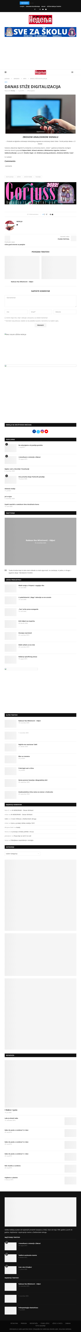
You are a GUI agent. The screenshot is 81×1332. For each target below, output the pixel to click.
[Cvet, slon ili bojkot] (10, 1270)
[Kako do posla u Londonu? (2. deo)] (70, 1145)
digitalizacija (10, 177)
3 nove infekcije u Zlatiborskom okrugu (23, 819)
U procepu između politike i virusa (22, 832)
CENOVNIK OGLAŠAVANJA (33, 6)
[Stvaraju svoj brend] (10, 636)
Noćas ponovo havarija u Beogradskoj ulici (32, 780)
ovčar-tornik (28, 177)
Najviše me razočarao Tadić (27, 744)
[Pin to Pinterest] (50, 214)
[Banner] (40, 1014)
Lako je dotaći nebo (11, 1118)
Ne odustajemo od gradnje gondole (30, 445)
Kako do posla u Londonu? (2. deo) (16, 1142)
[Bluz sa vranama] (10, 759)
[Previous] (31, 3)
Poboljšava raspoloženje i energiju (22, 840)
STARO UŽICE (45, 1323)
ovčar (19, 177)
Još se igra (8, 496)
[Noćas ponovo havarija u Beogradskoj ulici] (10, 783)
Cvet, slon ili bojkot (25, 1267)
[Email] (46, 9)
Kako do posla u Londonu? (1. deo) (16, 1154)
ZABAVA (68, 1323)
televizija (38, 177)
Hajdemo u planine (11, 1177)
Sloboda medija (10, 489)
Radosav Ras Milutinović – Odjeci (22, 282)
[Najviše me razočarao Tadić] (10, 747)
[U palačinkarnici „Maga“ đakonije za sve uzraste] (10, 600)
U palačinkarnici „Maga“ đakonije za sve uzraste (34, 597)
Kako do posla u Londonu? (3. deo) (16, 1130)
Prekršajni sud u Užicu (26, 768)
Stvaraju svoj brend (25, 633)
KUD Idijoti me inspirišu (26, 621)
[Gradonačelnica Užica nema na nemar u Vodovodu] (10, 795)
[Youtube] (43, 9)
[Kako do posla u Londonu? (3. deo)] (70, 1133)
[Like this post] (44, 214)
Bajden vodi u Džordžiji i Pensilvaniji (17, 469)
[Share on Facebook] (46, 214)
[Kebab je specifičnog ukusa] (10, 660)
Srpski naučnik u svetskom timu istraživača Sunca (22, 504)
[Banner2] (40, 954)
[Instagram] (40, 9)
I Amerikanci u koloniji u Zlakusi (29, 457)
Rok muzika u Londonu (13, 1166)
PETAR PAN (14, 1323)
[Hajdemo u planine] (70, 1180)
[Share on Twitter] (48, 214)
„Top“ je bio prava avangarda (28, 609)
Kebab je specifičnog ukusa (27, 657)
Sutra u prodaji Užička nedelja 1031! (23, 823)
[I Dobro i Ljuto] (40, 1084)
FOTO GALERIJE (40, 1326)
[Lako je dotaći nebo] (70, 1121)
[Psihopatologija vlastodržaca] (10, 1311)
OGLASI (43, 6)
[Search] (75, 72)
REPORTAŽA (34, 1323)
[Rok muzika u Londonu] (70, 1169)
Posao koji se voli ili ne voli (22, 836)
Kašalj (18, 827)
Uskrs (6, 819)
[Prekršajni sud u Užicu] (10, 771)
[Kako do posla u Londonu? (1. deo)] (70, 1157)
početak (7, 78)
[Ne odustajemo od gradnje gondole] (10, 448)
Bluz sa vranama (24, 756)
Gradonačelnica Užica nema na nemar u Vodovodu (35, 792)
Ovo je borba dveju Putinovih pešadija (31, 477)
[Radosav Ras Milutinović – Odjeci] (22, 267)
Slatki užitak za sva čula (26, 645)
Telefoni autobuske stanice (27, 1255)
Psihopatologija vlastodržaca (28, 1308)
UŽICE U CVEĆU (57, 1323)
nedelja (13, 91)
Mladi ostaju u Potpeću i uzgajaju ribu (31, 585)
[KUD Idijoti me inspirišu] (10, 624)
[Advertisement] (40, 54)
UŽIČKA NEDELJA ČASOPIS (54, 6)
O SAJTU (22, 6)
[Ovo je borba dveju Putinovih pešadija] (10, 480)
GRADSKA (16, 78)
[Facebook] (34, 9)
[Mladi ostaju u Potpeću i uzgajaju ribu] (10, 588)
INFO (24, 78)
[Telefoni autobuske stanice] (10, 1258)
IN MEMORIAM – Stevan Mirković (22, 810)
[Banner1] (40, 895)
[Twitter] (37, 9)
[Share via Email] (52, 214)
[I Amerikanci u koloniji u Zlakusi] (10, 460)
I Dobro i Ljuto (11, 1110)
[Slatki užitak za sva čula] (10, 648)
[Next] (33, 3)
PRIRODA (24, 1323)
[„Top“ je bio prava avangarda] (10, 612)
